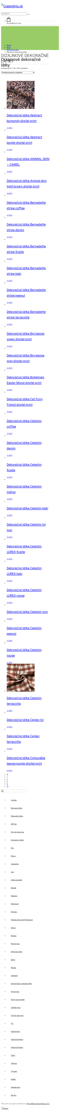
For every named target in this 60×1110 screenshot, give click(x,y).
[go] (28, 14)
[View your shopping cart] (9, 21)
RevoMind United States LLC (38, 1104)
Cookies (5, 1109)
